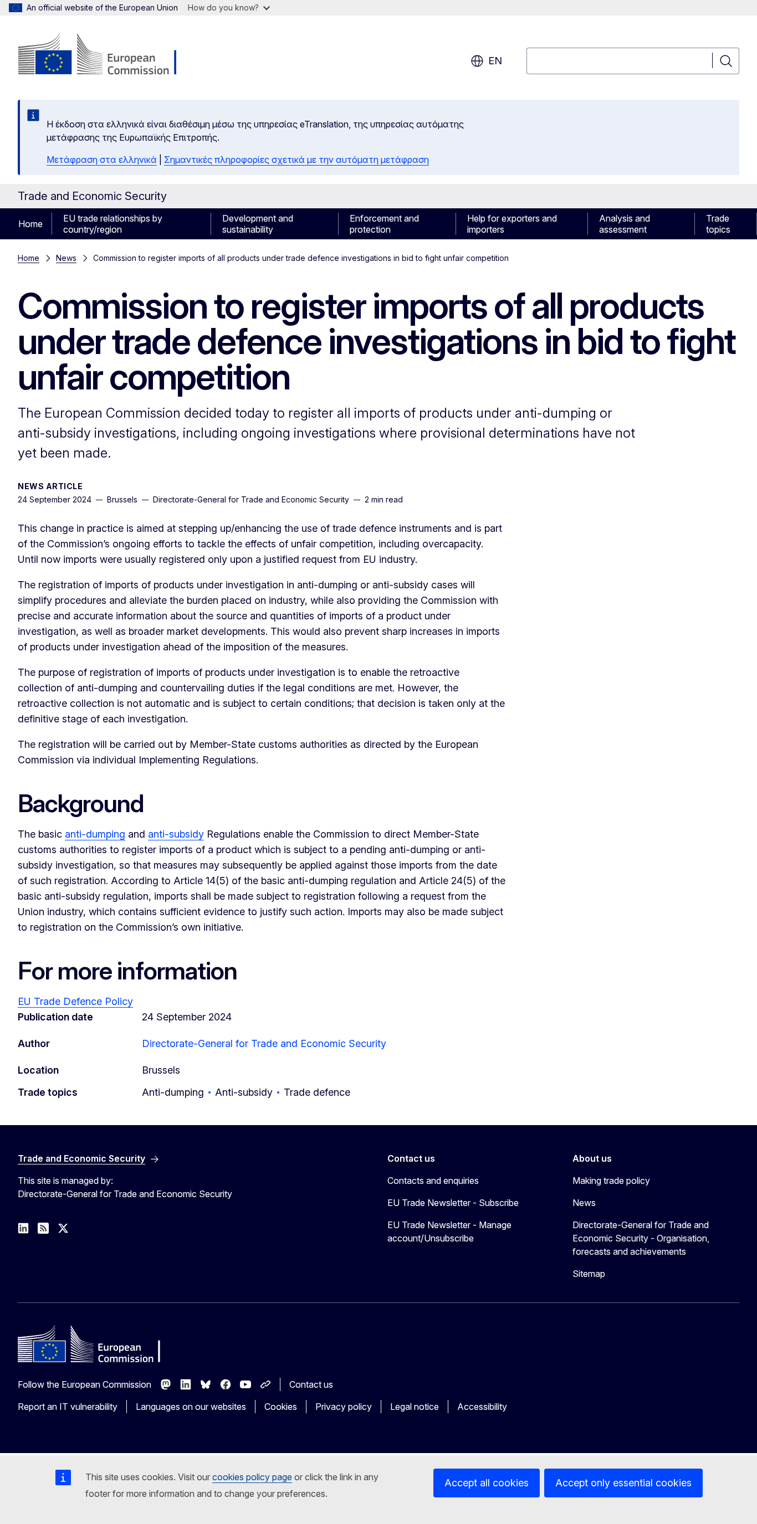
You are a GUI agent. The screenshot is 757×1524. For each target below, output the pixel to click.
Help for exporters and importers (512, 224)
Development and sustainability (257, 224)
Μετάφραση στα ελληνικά (102, 159)
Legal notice (414, 1406)
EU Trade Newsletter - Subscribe (453, 1202)
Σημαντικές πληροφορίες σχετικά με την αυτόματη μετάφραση (296, 159)
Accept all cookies (486, 1483)
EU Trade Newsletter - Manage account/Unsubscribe (449, 1231)
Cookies (280, 1406)
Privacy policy (343, 1406)
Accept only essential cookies (623, 1483)
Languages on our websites (191, 1406)
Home (30, 223)
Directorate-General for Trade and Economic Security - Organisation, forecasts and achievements (640, 1238)
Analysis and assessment (624, 224)
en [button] (495, 60)
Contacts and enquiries (433, 1180)
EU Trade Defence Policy (75, 1001)
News (66, 258)
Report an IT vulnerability (67, 1406)
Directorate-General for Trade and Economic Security (264, 1043)
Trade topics (718, 224)
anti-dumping (95, 834)
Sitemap (588, 1273)
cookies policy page (252, 1476)
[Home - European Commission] (107, 55)
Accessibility (482, 1406)
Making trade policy (611, 1180)
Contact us (311, 1384)
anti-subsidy (176, 834)
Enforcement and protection (384, 224)
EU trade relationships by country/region (112, 224)
